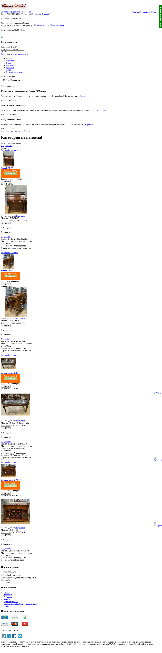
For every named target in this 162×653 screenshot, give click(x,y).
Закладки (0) (6, 12)
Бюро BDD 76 (7, 270)
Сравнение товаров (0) (21, 12)
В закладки (6, 228)
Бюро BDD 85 (7, 168)
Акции (9, 70)
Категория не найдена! (20, 131)
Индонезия (20, 216)
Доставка (10, 65)
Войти (4, 54)
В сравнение (6, 232)
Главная (9, 58)
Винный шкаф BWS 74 (11, 480)
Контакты (10, 61)
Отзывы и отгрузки (14, 72)
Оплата (9, 63)
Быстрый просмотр (9, 150)
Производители (11, 602)
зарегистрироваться (19, 54)
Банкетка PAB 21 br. (9, 373)
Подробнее (84, 96)
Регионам (10, 67)
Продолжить (6, 146)
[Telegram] (39, 14)
